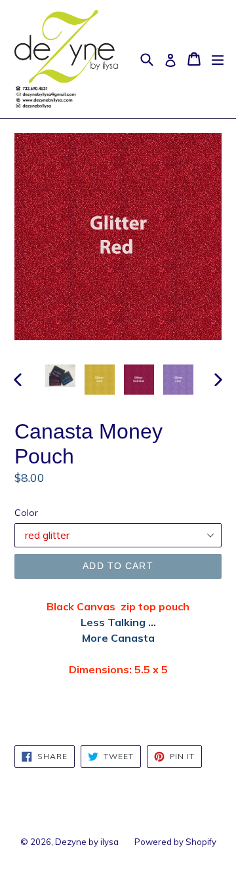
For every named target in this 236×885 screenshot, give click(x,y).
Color (26, 513)
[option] (60, 376)
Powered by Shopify (175, 841)
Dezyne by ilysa (87, 841)
